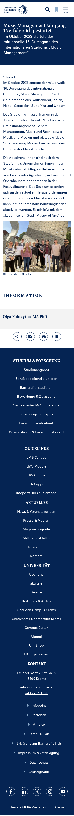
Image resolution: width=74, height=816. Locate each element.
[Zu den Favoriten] (57, 10)
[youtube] (63, 791)
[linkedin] (24, 791)
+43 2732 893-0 (36, 693)
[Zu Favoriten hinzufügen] (56, 336)
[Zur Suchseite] (48, 10)
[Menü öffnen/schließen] (66, 11)
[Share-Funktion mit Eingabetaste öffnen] (17, 336)
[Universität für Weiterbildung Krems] (17, 9)
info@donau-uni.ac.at (36, 687)
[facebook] (10, 791)
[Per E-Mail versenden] (30, 336)
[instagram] (50, 791)
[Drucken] (43, 336)
